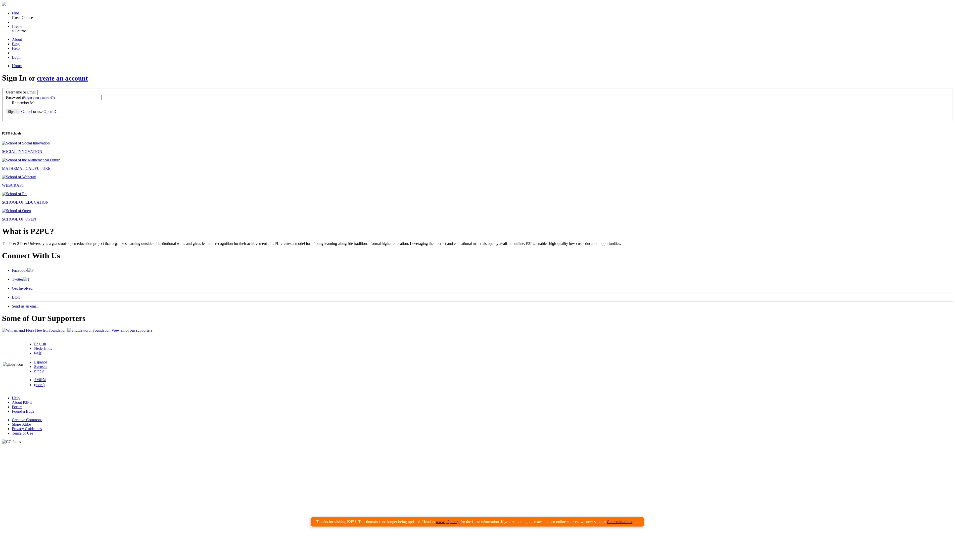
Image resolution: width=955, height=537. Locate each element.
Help (16, 48)
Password (30, 97)
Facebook (19, 270)
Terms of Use (22, 433)
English (40, 344)
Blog (16, 44)
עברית (39, 371)
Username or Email (21, 92)
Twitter (17, 279)
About (17, 39)
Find (15, 13)
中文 (38, 353)
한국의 (40, 380)
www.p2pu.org (448, 522)
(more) (39, 385)
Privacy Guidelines (27, 429)
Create (17, 26)
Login (16, 57)
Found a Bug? (23, 411)
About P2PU (22, 402)
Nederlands (43, 348)
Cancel (26, 111)
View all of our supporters (131, 330)
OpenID (50, 111)
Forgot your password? (38, 97)
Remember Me (23, 103)
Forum (17, 407)
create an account (62, 78)
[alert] (477, 522)
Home (17, 66)
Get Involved (22, 288)
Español (40, 362)
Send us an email (25, 306)
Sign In (13, 112)
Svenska (40, 366)
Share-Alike (21, 424)
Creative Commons (27, 420)
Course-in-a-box (619, 522)
